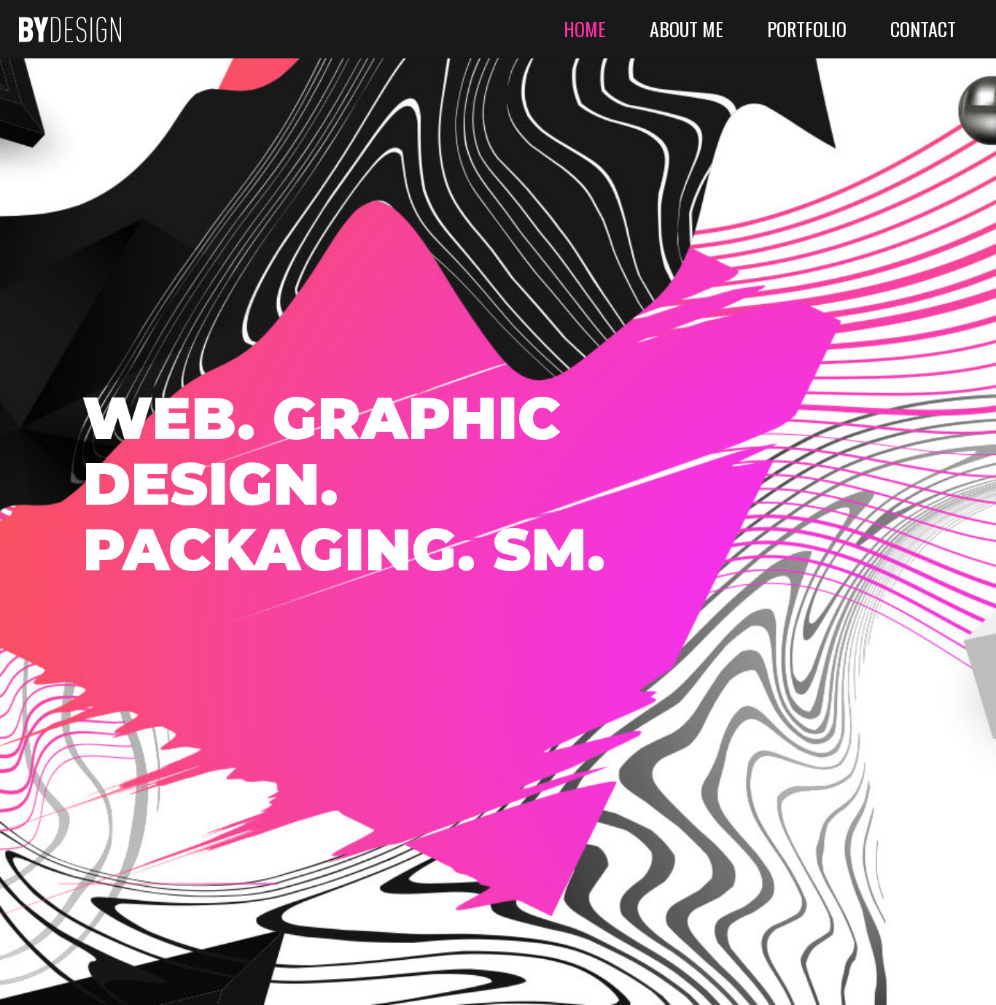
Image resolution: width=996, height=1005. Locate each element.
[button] (862, 29)
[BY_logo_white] (70, 29)
